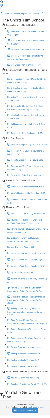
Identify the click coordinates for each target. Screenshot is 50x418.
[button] (1, 2)
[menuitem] (1, 6)
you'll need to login (36, 407)
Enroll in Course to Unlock (25, 410)
